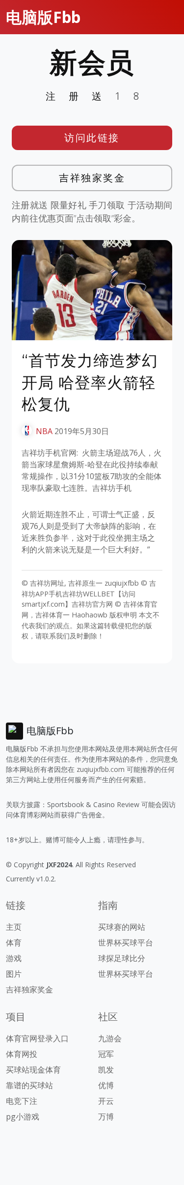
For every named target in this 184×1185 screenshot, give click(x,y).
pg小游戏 (22, 1116)
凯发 (106, 1069)
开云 (106, 1101)
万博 (106, 1116)
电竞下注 (21, 1101)
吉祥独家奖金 (92, 177)
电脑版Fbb (43, 16)
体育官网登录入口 (37, 1038)
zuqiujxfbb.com (101, 769)
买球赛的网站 (121, 927)
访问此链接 (92, 137)
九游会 (110, 1038)
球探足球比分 (121, 958)
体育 (14, 942)
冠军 (106, 1054)
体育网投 (21, 1054)
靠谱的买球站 (29, 1085)
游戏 (14, 958)
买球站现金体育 (33, 1069)
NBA (44, 431)
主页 (14, 927)
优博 (106, 1085)
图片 (14, 973)
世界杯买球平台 (125, 942)
